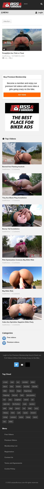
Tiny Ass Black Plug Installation (14, 198)
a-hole (5, 382)
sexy (36, 408)
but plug (26, 386)
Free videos (11, 337)
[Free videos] (4, 338)
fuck (22, 395)
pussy (18, 408)
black (5, 386)
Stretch (33, 413)
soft (19, 413)
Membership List (11, 446)
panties (32, 404)
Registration (9, 452)
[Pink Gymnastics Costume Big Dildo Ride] (22, 246)
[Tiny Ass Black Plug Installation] (22, 184)
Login (40, 12)
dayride (34, 386)
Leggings (18, 400)
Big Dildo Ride (7, 291)
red (24, 408)
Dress (12, 391)
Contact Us (9, 457)
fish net (14, 395)
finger (19, 391)
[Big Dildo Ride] (22, 278)
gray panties (31, 395)
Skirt (12, 413)
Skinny (5, 413)
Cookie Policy (10, 469)
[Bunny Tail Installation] (22, 215)
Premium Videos (11, 440)
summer (13, 417)
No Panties (16, 404)
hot (4, 400)
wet (4, 421)
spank (25, 413)
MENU (5, 12)
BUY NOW (22, 95)
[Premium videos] (4, 343)
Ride (29, 408)
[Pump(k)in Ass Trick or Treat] (22, 40)
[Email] (22, 364)
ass (18, 382)
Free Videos (9, 434)
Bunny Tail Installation (11, 229)
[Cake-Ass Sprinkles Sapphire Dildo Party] (22, 309)
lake (10, 400)
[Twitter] (16, 364)
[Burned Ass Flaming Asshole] (22, 153)
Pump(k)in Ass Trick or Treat (13, 53)
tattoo (21, 417)
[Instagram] (27, 364)
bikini (32, 382)
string (5, 417)
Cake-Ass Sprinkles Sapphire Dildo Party (18, 322)
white (10, 421)
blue (11, 386)
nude (24, 404)
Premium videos (13, 342)
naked (26, 400)
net (32, 400)
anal (12, 382)
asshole (25, 382)
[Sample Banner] (22, 130)
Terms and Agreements (13, 463)
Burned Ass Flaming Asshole (13, 167)
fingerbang (27, 391)
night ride (6, 404)
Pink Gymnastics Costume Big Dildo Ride (18, 260)
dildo (4, 391)
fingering (6, 395)
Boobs (18, 386)
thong (28, 417)
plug (10, 408)
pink (4, 408)
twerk (35, 417)
